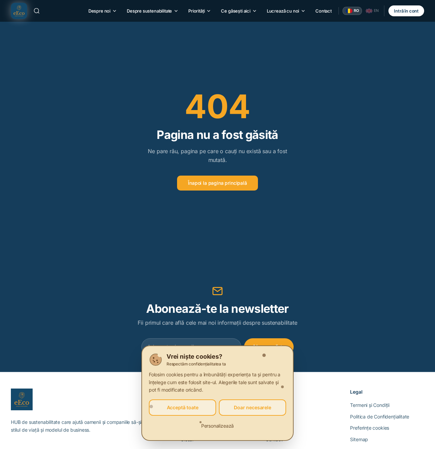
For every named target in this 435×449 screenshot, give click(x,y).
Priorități (196, 11)
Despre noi (99, 11)
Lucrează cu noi (283, 11)
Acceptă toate (182, 407)
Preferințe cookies (369, 428)
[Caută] (36, 10)
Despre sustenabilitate (149, 11)
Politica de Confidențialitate (379, 416)
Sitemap (359, 439)
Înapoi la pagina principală (217, 183)
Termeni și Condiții (369, 405)
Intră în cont (406, 11)
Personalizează (217, 426)
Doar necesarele (252, 407)
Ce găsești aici (235, 11)
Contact (323, 11)
